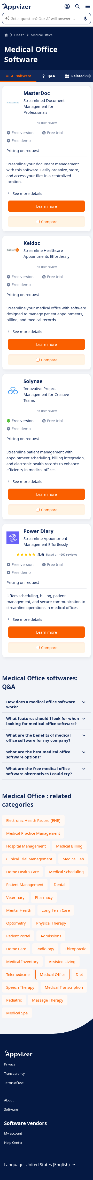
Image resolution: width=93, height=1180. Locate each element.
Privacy (9, 1064)
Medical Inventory (22, 961)
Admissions (51, 935)
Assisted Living (62, 961)
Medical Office (52, 974)
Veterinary (15, 897)
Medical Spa (17, 1012)
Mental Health (18, 910)
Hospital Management (26, 846)
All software (21, 76)
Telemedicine (17, 974)
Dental (59, 884)
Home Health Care (22, 871)
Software (11, 1109)
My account (13, 1133)
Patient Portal (18, 935)
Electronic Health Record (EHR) (33, 820)
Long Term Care (56, 910)
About (9, 1100)
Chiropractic (75, 948)
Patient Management (24, 884)
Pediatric (14, 1000)
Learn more (46, 206)
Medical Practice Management (33, 833)
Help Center (13, 1142)
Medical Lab (73, 858)
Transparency (14, 1073)
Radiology (45, 948)
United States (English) (48, 1164)
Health (19, 35)
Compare (49, 221)
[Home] (6, 35)
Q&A (51, 76)
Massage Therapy (47, 1000)
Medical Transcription (64, 987)
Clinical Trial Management (29, 858)
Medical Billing (69, 846)
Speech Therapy (20, 987)
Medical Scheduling (66, 871)
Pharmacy (44, 897)
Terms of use (14, 1082)
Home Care (16, 948)
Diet (79, 974)
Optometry (16, 923)
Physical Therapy (51, 923)
